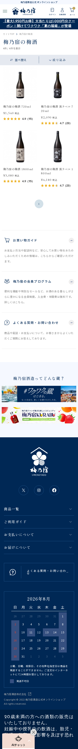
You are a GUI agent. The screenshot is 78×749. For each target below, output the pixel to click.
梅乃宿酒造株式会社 (15, 694)
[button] (18, 740)
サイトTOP (8, 34)
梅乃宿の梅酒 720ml (17, 106)
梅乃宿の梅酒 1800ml (18, 169)
